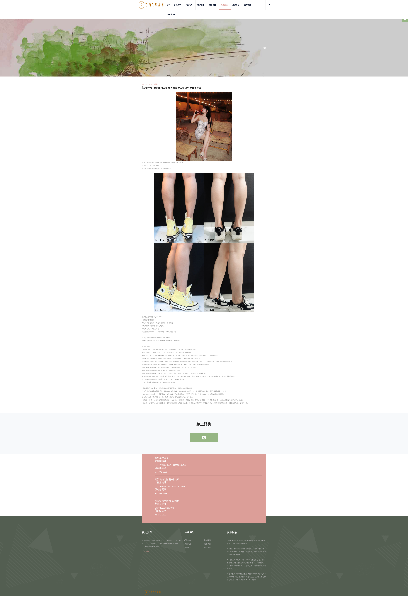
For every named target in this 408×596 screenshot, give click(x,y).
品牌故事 (187, 540)
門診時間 (189, 5)
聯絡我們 (170, 14)
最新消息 (187, 547)
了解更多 (145, 551)
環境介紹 (187, 544)
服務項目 (212, 5)
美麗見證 (224, 5)
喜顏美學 (177, 5)
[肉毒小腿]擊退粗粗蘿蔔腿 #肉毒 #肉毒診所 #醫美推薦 (171, 88)
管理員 (155, 84)
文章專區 (247, 5)
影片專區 (235, 5)
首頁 (168, 5)
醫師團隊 (200, 5)
